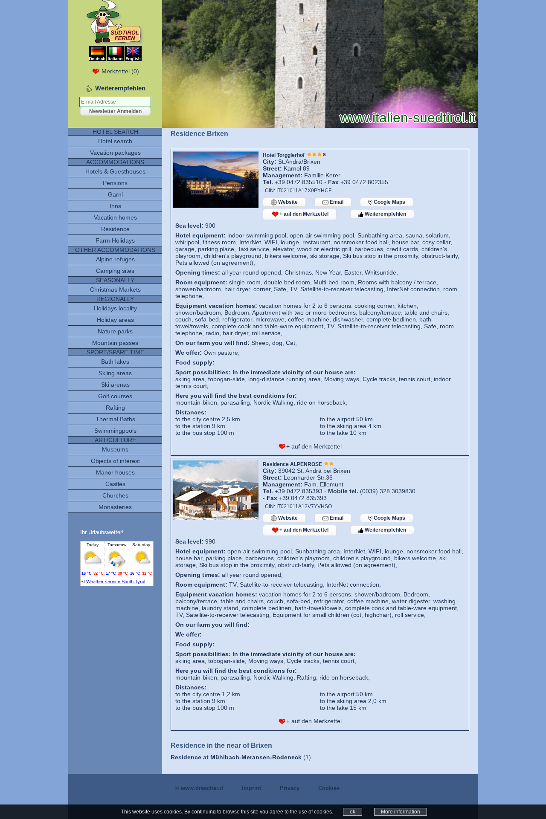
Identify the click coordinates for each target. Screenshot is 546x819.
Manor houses (115, 472)
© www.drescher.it (199, 788)
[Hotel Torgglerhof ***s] (215, 206)
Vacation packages (115, 152)
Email (335, 202)
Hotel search (115, 141)
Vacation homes (115, 217)
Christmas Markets (115, 289)
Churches (115, 495)
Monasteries (115, 507)
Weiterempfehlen (384, 214)
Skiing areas (115, 373)
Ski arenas (115, 384)
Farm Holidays (115, 240)
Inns (115, 206)
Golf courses (115, 396)
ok (352, 812)
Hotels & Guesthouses (115, 171)
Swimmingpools (115, 430)
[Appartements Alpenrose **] (215, 518)
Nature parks (115, 331)
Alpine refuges (115, 259)
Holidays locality (115, 308)
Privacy (289, 788)
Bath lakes (115, 361)
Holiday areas (115, 319)
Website (287, 202)
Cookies (329, 788)
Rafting (115, 407)
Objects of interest (115, 460)
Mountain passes (115, 342)
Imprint (251, 788)
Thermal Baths (115, 419)
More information (400, 812)
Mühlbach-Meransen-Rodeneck (256, 757)
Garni (115, 194)
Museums (115, 449)
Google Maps (388, 202)
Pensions (115, 182)
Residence (115, 229)
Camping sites (115, 270)
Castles (115, 483)
